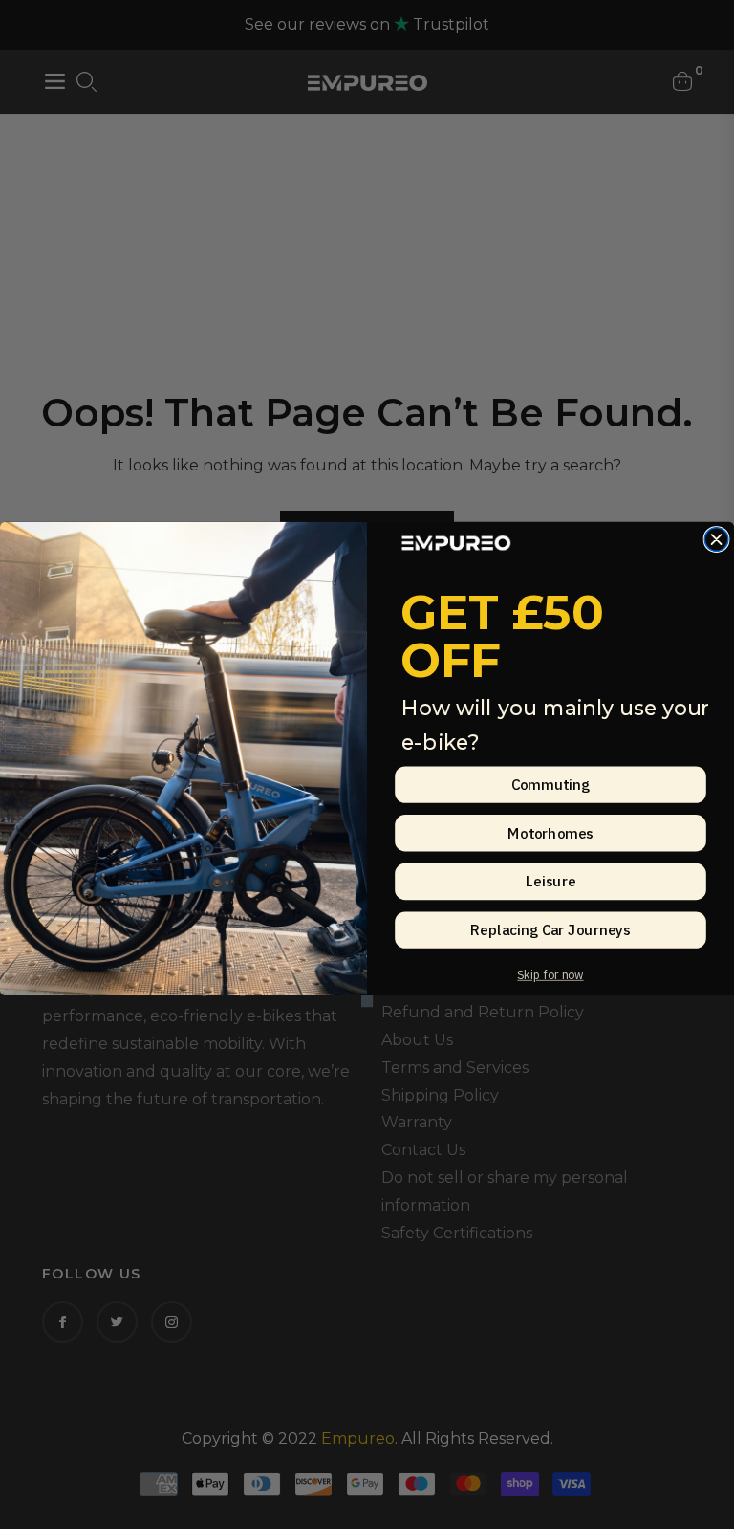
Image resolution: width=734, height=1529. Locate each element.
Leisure (550, 881)
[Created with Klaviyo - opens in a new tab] (367, 1001)
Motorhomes (550, 832)
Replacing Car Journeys (550, 930)
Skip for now (550, 975)
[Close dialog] (716, 540)
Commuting (551, 785)
